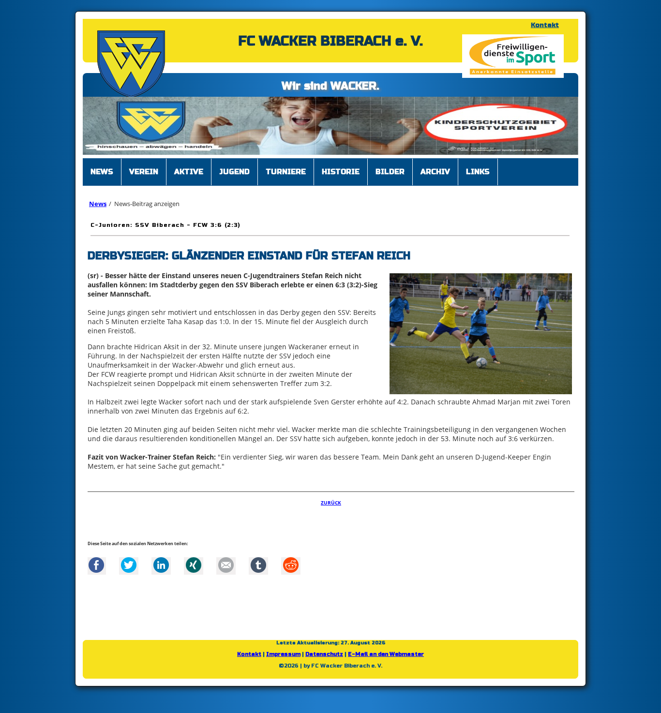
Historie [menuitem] (341, 176)
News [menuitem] (101, 176)
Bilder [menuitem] (390, 176)
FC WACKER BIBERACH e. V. (330, 41)
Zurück (331, 507)
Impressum (283, 659)
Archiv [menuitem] (435, 176)
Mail (226, 570)
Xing (193, 570)
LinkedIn (161, 570)
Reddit (291, 570)
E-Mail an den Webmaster (386, 659)
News (97, 208)
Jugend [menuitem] (234, 176)
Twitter (128, 570)
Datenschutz (324, 659)
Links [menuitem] (478, 176)
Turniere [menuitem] (286, 176)
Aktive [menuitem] (188, 176)
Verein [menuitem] (143, 176)
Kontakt (545, 25)
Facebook (96, 570)
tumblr (258, 570)
